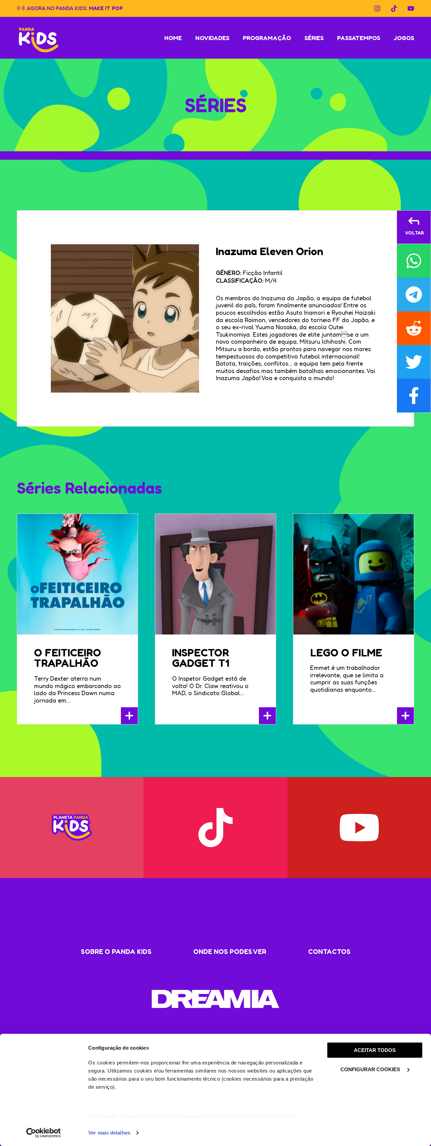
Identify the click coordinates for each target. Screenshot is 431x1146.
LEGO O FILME (346, 652)
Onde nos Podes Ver (229, 952)
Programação (267, 37)
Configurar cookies (370, 1069)
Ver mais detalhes (109, 1133)
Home (173, 37)
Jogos (404, 37)
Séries (314, 37)
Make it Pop (106, 7)
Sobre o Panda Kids (116, 952)
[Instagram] (377, 8)
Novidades (212, 37)
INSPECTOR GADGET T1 (200, 658)
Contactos (329, 952)
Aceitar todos (375, 1050)
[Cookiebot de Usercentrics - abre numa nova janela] (43, 1133)
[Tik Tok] (394, 8)
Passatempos (358, 37)
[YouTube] (410, 8)
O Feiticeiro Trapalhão (67, 658)
